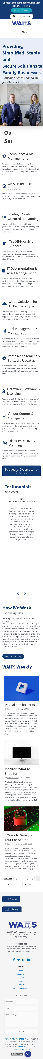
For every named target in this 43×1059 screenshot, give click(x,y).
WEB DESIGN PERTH (22, 1049)
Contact (21, 985)
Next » (31, 884)
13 (25, 884)
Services (21, 978)
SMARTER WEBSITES (27, 1047)
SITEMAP (22, 1039)
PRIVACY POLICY (11, 1039)
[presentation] (18, 593)
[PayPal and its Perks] (21, 706)
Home (21, 971)
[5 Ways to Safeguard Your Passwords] (21, 839)
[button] (21, 10)
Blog (21, 981)
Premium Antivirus (20, 988)
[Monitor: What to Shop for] (21, 771)
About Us (20, 974)
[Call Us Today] (27, 1054)
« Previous (8, 878)
